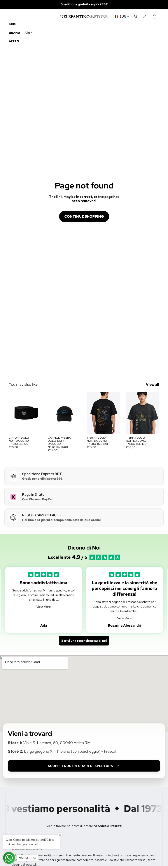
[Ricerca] (135, 16)
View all (152, 384)
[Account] (145, 16)
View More (43, 607)
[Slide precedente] (53, 413)
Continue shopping (84, 216)
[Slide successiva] (76, 413)
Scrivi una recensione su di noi (84, 641)
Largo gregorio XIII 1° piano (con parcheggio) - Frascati (70, 751)
